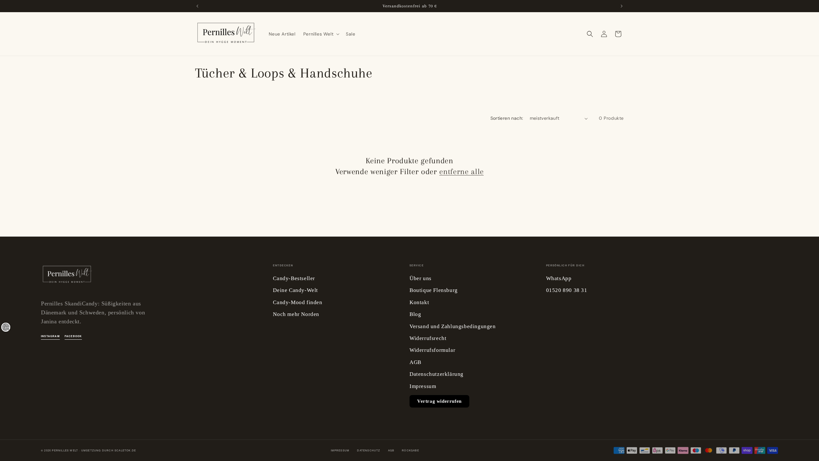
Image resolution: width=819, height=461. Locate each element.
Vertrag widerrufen (439, 401)
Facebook (73, 336)
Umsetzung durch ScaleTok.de (108, 450)
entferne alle (461, 171)
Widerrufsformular (432, 350)
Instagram (50, 336)
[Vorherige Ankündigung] (197, 6)
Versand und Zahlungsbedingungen (453, 326)
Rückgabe (410, 450)
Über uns (421, 278)
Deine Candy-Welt (295, 290)
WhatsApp (559, 278)
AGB (415, 362)
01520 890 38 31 (566, 290)
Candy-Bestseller (294, 278)
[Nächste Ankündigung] (622, 6)
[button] (320, 34)
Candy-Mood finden (297, 302)
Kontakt (419, 302)
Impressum (423, 386)
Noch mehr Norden (296, 314)
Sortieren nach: (506, 118)
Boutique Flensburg (434, 290)
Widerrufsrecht (428, 338)
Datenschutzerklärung (437, 374)
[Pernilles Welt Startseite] (66, 276)
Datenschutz (368, 450)
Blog (415, 314)
